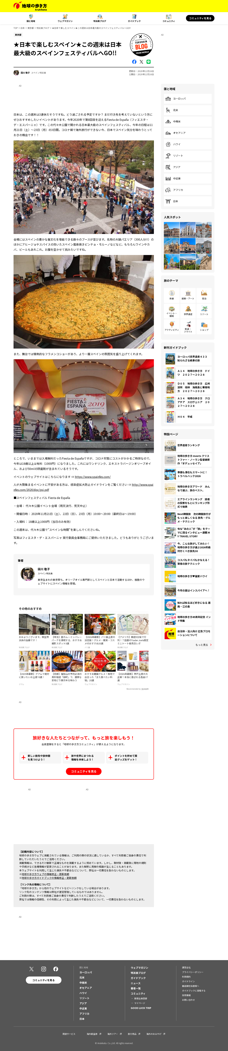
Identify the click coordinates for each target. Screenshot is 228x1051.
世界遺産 (188, 314)
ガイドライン (188, 981)
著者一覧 (136, 988)
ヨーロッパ (179, 98)
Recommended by (133, 689)
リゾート (178, 155)
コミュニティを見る (200, 18)
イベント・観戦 (171, 314)
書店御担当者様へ (190, 985)
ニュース (136, 983)
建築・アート (188, 298)
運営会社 (186, 967)
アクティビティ (172, 329)
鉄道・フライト (188, 330)
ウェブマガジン (65, 20)
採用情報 (186, 995)
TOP (16, 27)
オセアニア (179, 133)
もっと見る (202, 644)
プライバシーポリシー (192, 971)
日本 (22, 27)
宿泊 (204, 298)
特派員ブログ (99, 20)
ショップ (204, 329)
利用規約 (186, 976)
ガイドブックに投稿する (194, 990)
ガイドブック (134, 20)
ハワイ (177, 144)
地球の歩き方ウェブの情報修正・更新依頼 (45, 874)
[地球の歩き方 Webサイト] (30, 6)
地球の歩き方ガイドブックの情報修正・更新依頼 (49, 878)
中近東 (177, 178)
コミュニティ (168, 20)
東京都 (30, 27)
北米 (175, 110)
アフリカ (178, 190)
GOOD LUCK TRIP (141, 1008)
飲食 (172, 298)
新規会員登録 (140, 998)
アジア (176, 167)
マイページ (139, 1002)
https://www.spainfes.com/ (93, 477)
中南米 (177, 121)
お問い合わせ (188, 999)
